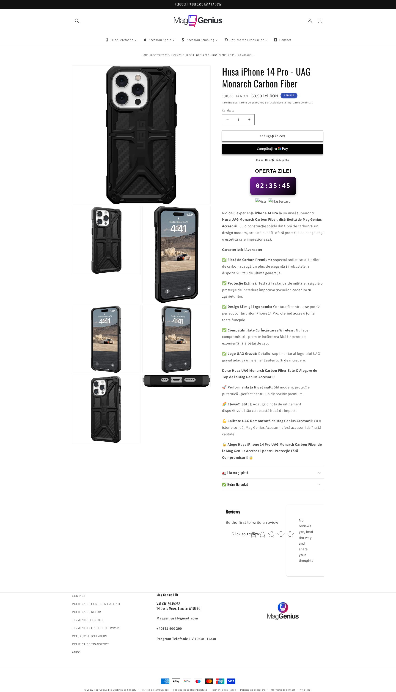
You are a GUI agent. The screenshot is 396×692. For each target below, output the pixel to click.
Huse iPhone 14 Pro (197, 55)
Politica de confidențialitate (190, 689)
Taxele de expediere (251, 102)
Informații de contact (282, 689)
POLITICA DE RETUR (86, 612)
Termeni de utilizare (224, 689)
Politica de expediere (252, 689)
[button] (77, 21)
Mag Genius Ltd (103, 689)
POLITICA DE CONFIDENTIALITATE (96, 604)
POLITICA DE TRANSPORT (90, 644)
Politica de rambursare (154, 689)
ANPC (76, 652)
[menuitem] (121, 40)
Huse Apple (177, 55)
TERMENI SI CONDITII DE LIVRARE (96, 628)
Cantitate (228, 110)
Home (145, 55)
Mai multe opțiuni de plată (272, 160)
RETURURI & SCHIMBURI (89, 636)
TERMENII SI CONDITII (88, 620)
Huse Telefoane (159, 55)
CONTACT (78, 596)
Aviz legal (306, 689)
